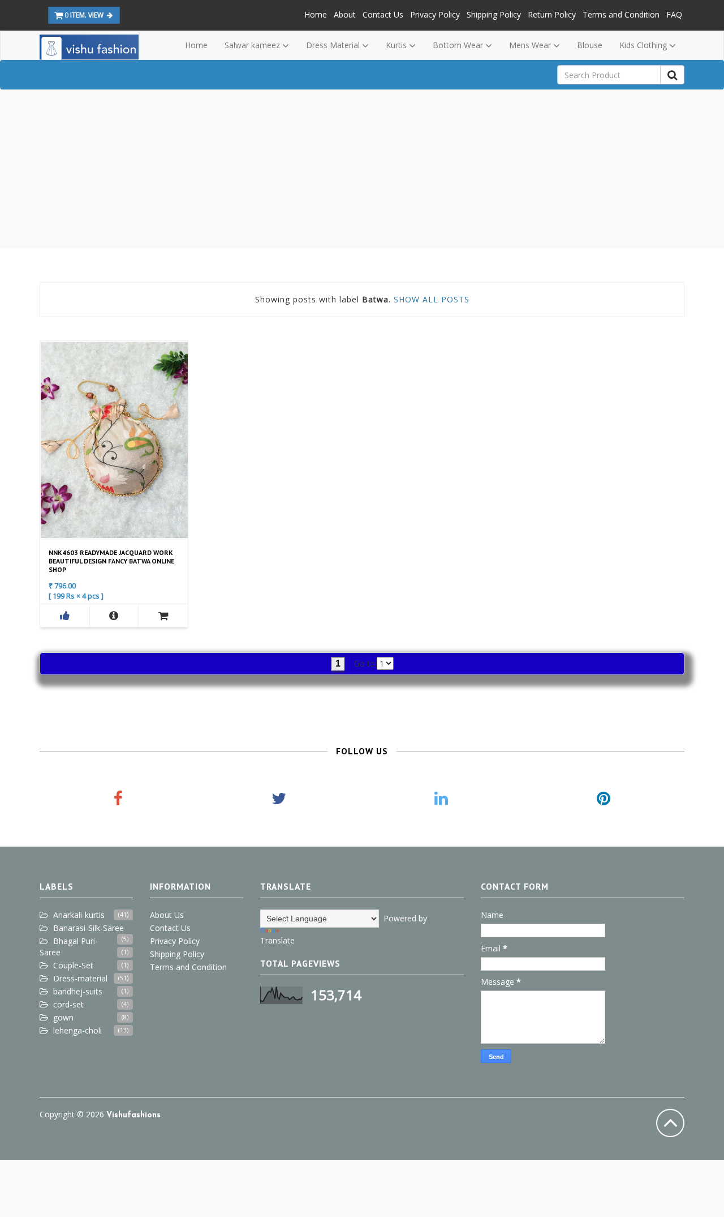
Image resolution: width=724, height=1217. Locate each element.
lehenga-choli (77, 1030)
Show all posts (431, 299)
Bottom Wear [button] (459, 45)
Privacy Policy (435, 14)
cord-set (68, 1004)
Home (315, 14)
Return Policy (552, 14)
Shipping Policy (494, 14)
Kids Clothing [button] (644, 45)
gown (63, 1017)
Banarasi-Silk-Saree (88, 928)
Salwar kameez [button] (253, 45)
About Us (167, 914)
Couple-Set (73, 965)
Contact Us (383, 14)
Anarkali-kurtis (79, 914)
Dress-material (80, 978)
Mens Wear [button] (531, 45)
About (345, 14)
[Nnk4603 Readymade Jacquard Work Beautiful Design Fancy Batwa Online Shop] (114, 615)
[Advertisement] (362, 168)
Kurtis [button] (397, 45)
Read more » (113, 439)
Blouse (589, 45)
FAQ (674, 14)
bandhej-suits (77, 991)
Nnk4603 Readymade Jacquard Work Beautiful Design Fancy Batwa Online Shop (111, 561)
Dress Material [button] (334, 45)
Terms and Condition (621, 14)
